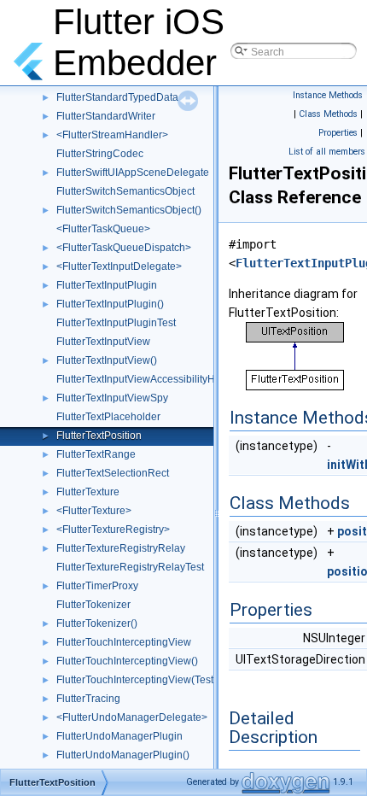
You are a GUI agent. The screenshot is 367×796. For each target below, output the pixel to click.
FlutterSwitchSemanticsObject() (128, 210)
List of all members (326, 151)
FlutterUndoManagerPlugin (119, 736)
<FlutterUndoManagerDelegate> (131, 717)
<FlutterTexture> (93, 511)
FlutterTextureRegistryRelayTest (130, 567)
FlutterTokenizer (93, 605)
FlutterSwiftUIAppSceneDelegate (132, 173)
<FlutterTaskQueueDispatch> (123, 248)
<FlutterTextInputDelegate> (119, 266)
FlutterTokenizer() (96, 623)
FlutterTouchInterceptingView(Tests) (139, 680)
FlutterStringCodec (99, 154)
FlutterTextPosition (99, 436)
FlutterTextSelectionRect (112, 473)
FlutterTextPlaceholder (108, 417)
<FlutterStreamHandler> (112, 135)
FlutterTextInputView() (106, 360)
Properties (338, 132)
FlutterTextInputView (103, 342)
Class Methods (328, 114)
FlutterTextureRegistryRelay (120, 548)
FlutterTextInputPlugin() (110, 304)
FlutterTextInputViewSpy (112, 398)
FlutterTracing (88, 699)
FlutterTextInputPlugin (106, 285)
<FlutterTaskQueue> (103, 229)
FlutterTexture (87, 492)
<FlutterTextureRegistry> (113, 530)
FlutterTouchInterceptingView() (127, 661)
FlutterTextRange (96, 454)
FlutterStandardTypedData (117, 97)
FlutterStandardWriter (105, 116)
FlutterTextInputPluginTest (116, 323)
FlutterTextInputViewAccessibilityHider (144, 379)
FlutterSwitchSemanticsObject (125, 191)
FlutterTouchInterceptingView (123, 642)
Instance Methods (328, 95)
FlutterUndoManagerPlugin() (122, 755)
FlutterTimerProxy (97, 586)
